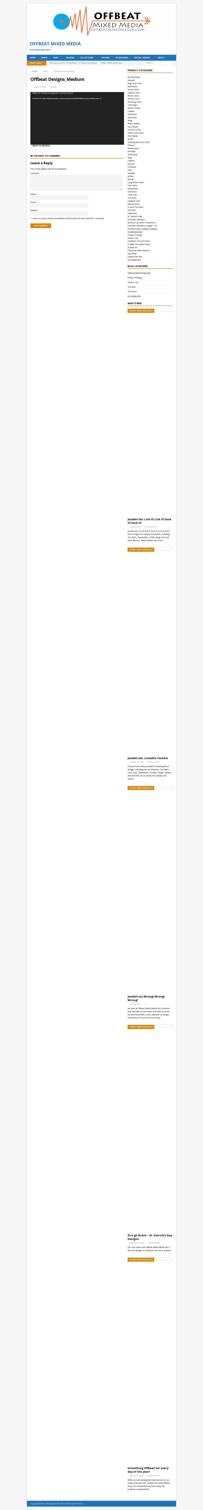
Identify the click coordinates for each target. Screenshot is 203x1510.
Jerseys (131, 179)
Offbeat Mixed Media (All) (139, 273)
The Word (132, 291)
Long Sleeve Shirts (136, 182)
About (161, 57)
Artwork (131, 80)
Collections (86, 57)
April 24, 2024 (135, 526)
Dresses (131, 164)
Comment (34, 173)
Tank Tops (132, 194)
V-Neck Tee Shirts (135, 207)
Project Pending (135, 235)
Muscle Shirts (133, 204)
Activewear (132, 154)
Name (33, 194)
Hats (130, 170)
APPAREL (132, 151)
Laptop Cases (134, 92)
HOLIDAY (132, 210)
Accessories (122, 57)
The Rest (132, 287)
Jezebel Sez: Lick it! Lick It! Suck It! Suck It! (149, 521)
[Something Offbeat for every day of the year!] (150, 1361)
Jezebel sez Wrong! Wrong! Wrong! (146, 998)
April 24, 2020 (135, 1004)
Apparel (105, 57)
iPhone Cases (134, 98)
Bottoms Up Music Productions (142, 222)
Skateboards (133, 148)
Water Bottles (134, 123)
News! (44, 57)
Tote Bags (132, 105)
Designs (70, 57)
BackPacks (132, 86)
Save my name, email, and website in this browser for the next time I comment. (68, 218)
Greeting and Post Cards (138, 142)
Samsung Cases (135, 102)
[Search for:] (159, 63)
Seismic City (133, 238)
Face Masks (133, 126)
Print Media (133, 136)
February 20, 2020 (137, 1243)
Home (32, 57)
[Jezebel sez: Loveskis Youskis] (150, 651)
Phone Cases (133, 95)
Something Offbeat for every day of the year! (148, 1470)
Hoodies (131, 173)
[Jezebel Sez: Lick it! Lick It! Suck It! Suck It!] (150, 412)
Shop (55, 57)
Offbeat (53, 87)
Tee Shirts (132, 198)
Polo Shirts (132, 185)
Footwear (132, 167)
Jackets (131, 176)
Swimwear (132, 191)
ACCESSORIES (134, 77)
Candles (131, 111)
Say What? (132, 253)
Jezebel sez (133, 247)
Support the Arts (135, 256)
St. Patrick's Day (135, 216)
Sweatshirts (133, 188)
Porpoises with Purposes (139, 250)
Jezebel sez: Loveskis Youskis (148, 758)
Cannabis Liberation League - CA (142, 225)
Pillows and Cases (136, 133)
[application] (77, 118)
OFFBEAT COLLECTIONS (139, 241)
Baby (130, 157)
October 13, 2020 (136, 762)
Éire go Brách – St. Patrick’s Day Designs (150, 1237)
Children (131, 160)
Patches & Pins (134, 129)
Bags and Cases (135, 83)
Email (33, 202)
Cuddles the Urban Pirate (139, 244)
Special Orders (142, 57)
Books (130, 139)
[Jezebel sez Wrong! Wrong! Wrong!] (150, 889)
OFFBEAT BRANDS (136, 219)
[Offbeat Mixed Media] (101, 36)
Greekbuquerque (135, 232)
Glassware (132, 117)
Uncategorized (134, 259)
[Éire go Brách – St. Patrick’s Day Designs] (150, 1128)
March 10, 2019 (40, 87)
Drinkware (132, 114)
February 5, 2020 (136, 1475)
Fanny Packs (133, 89)
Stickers (131, 145)
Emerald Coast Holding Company (142, 229)
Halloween (132, 213)
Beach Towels (134, 108)
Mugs (130, 120)
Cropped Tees (134, 201)
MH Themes (78, 1504)
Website (34, 210)
